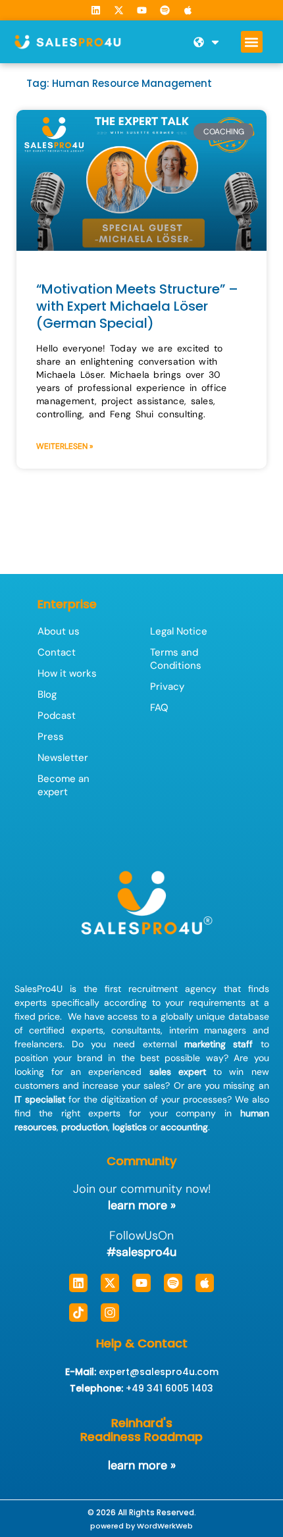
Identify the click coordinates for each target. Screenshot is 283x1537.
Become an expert (64, 785)
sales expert (177, 1072)
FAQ (159, 707)
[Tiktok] (78, 1312)
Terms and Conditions (175, 659)
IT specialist (39, 1099)
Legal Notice (178, 631)
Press (51, 736)
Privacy (167, 686)
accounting (184, 1127)
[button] (252, 42)
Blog (47, 694)
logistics (130, 1127)
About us (59, 631)
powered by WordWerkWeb (141, 1526)
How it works (67, 673)
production (84, 1127)
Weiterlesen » (64, 446)
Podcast (57, 715)
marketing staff (218, 1044)
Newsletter (63, 757)
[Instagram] (110, 1312)
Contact (57, 652)
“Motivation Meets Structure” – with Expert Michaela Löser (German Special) (137, 306)
